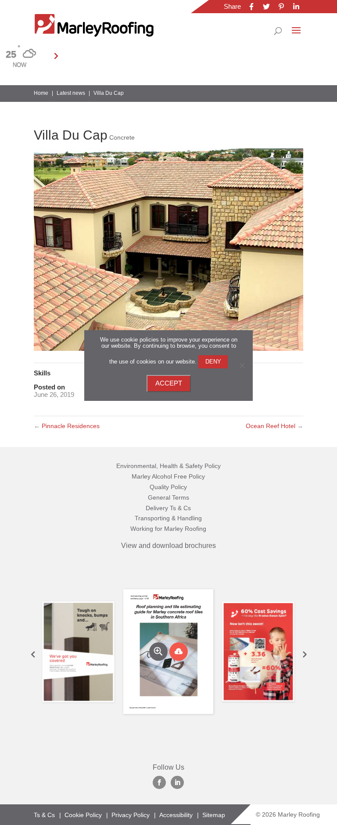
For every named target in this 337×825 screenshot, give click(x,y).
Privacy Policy (130, 814)
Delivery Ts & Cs (168, 508)
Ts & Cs (44, 814)
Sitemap (213, 814)
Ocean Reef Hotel (274, 425)
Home (41, 93)
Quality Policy (168, 486)
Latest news (71, 93)
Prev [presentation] (33, 654)
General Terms (168, 497)
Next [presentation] (304, 654)
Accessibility (176, 814)
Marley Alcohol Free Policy (168, 476)
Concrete (122, 137)
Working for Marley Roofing (168, 528)
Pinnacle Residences (67, 425)
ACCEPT (168, 383)
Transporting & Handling (168, 518)
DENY (213, 361)
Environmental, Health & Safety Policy (168, 465)
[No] (241, 365)
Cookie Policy (83, 814)
